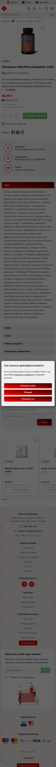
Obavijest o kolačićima (24, 374)
